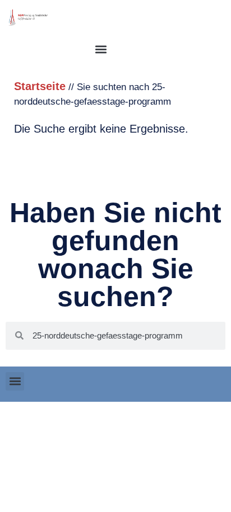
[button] (100, 49)
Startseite (40, 86)
